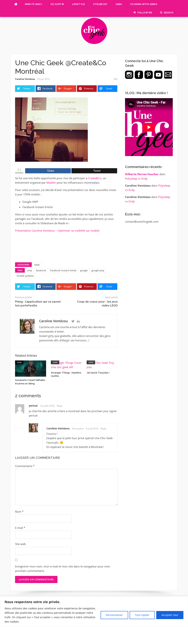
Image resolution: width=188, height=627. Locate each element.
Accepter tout (170, 615)
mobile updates (25, 275)
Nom (19, 511)
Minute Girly (33, 4)
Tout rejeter (142, 615)
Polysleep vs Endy (136, 178)
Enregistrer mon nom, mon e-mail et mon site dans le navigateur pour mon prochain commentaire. (62, 569)
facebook (41, 270)
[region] (94, 611)
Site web (20, 544)
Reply (59, 405)
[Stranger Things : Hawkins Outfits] (66, 364)
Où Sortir (57, 4)
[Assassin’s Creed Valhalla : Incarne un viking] (30, 368)
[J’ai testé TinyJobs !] (102, 364)
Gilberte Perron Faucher (142, 174)
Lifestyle (78, 4)
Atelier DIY (100, 4)
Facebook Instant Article (63, 270)
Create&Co (94, 178)
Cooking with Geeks (143, 4)
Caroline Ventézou (25, 79)
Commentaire (25, 466)
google (84, 270)
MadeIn (51, 182)
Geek (119, 4)
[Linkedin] (78, 321)
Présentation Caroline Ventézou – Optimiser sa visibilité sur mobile (57, 230)
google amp (97, 270)
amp (29, 270)
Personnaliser (114, 615)
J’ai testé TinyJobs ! (98, 372)
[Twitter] (73, 321)
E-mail (20, 528)
